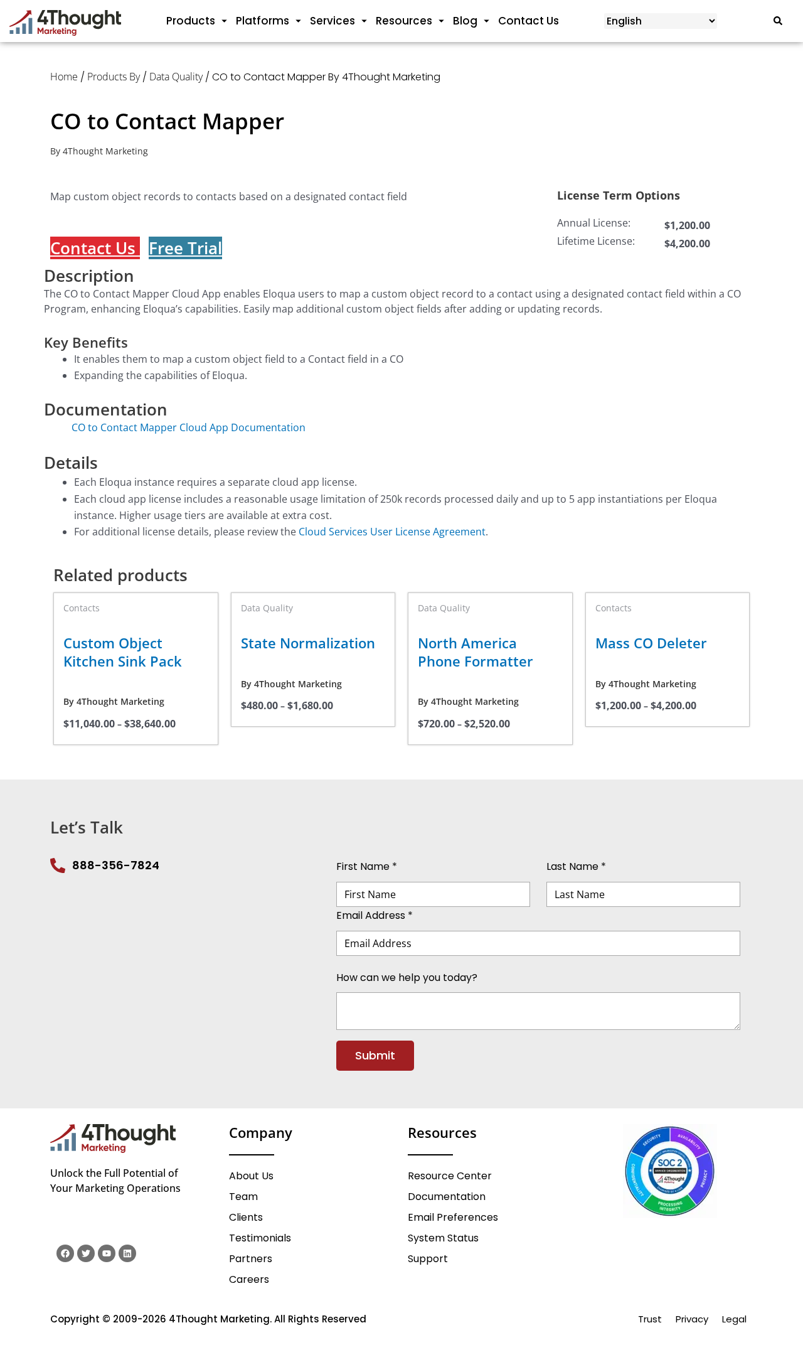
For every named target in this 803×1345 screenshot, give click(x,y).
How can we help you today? (406, 977)
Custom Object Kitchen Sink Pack (122, 652)
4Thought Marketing (105, 151)
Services (332, 20)
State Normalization (308, 643)
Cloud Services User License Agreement (392, 532)
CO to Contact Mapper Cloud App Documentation (175, 427)
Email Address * (374, 915)
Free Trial (185, 248)
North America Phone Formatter (475, 652)
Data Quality (176, 76)
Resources (404, 20)
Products (190, 20)
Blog (465, 20)
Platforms (262, 20)
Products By (113, 76)
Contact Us (528, 20)
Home (64, 76)
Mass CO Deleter (651, 643)
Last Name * (576, 866)
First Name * (366, 866)
